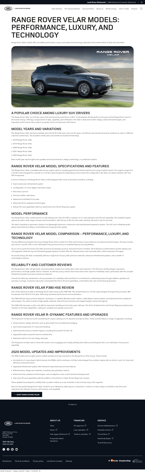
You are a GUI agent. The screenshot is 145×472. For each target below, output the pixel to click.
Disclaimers (7, 461)
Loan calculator (80, 430)
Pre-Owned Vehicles (72, 8)
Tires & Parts (102, 434)
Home (52, 430)
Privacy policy (38, 461)
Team (52, 425)
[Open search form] (141, 8)
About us (99, 8)
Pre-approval (79, 425)
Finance (134, 8)
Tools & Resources (105, 442)
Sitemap (69, 461)
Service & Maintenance (106, 425)
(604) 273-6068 (8, 444)
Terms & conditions (22, 461)
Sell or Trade (124, 8)
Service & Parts (88, 8)
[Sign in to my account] (141, 2)
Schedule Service (104, 430)
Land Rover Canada (54, 461)
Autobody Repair (104, 438)
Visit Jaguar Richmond (58, 434)
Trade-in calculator (81, 434)
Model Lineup (111, 8)
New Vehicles (57, 8)
